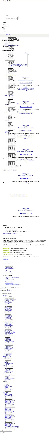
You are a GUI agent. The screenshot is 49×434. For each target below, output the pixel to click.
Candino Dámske (8, 316)
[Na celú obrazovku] (1, 432)
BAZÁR (2, 431)
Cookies (6, 278)
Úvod (6, 270)
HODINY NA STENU (7, 321)
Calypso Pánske (8, 306)
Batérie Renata (8, 360)
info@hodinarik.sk (13, 230)
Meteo (4, 373)
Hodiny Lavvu (10, 77)
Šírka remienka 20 (29, 80)
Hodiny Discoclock (11, 83)
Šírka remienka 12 (29, 175)
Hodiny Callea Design (12, 80)
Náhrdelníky (7, 383)
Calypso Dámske (8, 307)
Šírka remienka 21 (11, 151)
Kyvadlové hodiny (9, 325)
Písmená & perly (11, 125)
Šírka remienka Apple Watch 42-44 (12, 427)
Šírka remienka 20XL (12, 149)
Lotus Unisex (10, 53)
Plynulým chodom (11, 110)
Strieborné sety (10, 130)
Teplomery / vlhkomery (10, 378)
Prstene (9, 126)
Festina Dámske (11, 41)
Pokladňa (8, 290)
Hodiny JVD (7, 337)
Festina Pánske (8, 301)
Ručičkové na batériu (9, 366)
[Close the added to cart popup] (11, 290)
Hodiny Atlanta (10, 79)
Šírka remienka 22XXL (12, 155)
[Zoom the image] (24, 259)
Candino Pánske (8, 315)
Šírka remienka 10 (8, 396)
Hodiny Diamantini (11, 81)
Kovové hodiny (8, 324)
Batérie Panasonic (8, 358)
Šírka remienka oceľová (10, 428)
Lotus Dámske (10, 52)
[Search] (18, 17)
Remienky (7, 132)
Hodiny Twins (8, 355)
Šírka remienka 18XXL (29, 103)
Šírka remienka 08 (11, 133)
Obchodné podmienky (9, 279)
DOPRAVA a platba (9, 283)
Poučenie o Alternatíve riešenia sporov (13, 284)
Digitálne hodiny (8, 326)
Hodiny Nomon (8, 354)
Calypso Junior (10, 47)
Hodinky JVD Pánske (12, 35)
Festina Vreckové (8, 304)
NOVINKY (6, 431)
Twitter (7, 233)
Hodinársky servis (8, 267)
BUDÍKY (7, 104)
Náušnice (7, 385)
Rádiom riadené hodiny (10, 331)
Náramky (7, 384)
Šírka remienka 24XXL (10, 420)
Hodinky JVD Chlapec (9, 300)
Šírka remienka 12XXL (10, 400)
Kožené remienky (21, 80)
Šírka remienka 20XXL (12, 150)
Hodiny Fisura (10, 85)
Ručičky (6, 361)
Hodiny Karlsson (8, 349)
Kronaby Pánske (11, 48)
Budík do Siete (8, 372)
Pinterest (9, 233)
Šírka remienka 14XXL (10, 402)
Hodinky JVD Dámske (12, 37)
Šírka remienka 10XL (9, 397)
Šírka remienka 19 (8, 408)
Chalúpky (7, 376)
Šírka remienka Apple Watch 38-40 (12, 426)
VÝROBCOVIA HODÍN (8, 335)
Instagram (15, 233)
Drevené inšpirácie (11, 102)
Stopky (6, 380)
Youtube (12, 233)
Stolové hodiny (8, 329)
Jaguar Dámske (8, 318)
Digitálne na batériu (11, 107)
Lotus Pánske (8, 311)
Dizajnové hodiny (8, 322)
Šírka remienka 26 (8, 422)
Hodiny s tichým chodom (10, 332)
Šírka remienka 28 (8, 424)
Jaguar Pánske (8, 317)
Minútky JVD (8, 379)
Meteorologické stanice (9, 374)
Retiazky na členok (9, 389)
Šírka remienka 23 (11, 156)
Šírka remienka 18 (8, 406)
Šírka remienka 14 (8, 401)
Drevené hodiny (6, 248)
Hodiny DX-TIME (11, 84)
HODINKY (7, 34)
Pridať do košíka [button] (25, 77)
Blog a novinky (8, 271)
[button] (7, 15)
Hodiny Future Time (11, 86)
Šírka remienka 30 (8, 425)
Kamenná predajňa (9, 266)
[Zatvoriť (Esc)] (4, 432)
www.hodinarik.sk (9, 272)
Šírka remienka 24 (11, 157)
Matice (9, 101)
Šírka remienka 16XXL (10, 404)
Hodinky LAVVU (9, 319)
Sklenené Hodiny (8, 330)
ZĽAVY (10, 431)
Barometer (7, 377)
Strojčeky (9, 103)
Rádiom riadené (11, 108)
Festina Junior (10, 42)
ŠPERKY (5, 381)
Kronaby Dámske (8, 310)
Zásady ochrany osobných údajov (12, 277)
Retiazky (9, 127)
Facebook (4, 233)
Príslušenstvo (7, 357)
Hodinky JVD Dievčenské (12, 38)
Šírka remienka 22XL (12, 154)
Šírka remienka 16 (8, 403)
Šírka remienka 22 (11, 153)
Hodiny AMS (10, 78)
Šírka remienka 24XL (12, 158)
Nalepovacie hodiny (9, 333)
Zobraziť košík (3, 290)
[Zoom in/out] (0, 432)
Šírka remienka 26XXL (10, 423)
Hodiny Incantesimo (9, 348)
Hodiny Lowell (8, 352)
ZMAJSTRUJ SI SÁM (7, 356)
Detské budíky (10, 109)
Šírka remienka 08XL (12, 134)
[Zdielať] (3, 432)
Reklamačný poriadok (9, 268)
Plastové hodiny (8, 323)
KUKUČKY (7, 131)
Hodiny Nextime (8, 353)
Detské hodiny (8, 334)
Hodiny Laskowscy (9, 350)
